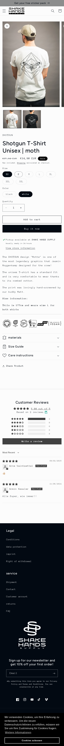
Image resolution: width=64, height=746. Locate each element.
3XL (23, 182)
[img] (10, 461)
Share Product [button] (15, 366)
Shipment (11, 582)
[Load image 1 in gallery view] (12, 119)
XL (53, 175)
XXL (10, 182)
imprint (11, 554)
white (25, 194)
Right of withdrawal (19, 561)
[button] (4, 10)
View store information (20, 248)
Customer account (17, 596)
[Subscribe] (54, 673)
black (11, 195)
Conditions (13, 539)
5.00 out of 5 (40, 408)
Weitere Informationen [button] (18, 732)
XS (7, 174)
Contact (11, 589)
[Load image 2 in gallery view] (32, 119)
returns (11, 604)
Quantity (7, 201)
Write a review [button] (32, 441)
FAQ (8, 611)
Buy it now (32, 228)
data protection (16, 547)
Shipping (21, 163)
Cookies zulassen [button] (32, 740)
